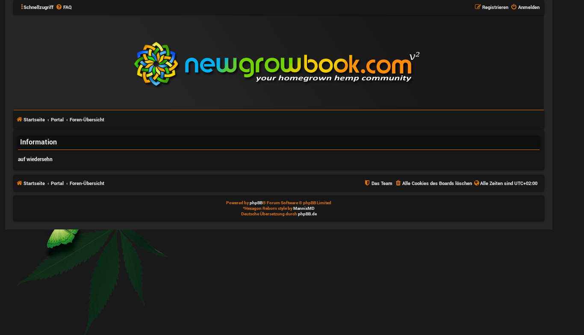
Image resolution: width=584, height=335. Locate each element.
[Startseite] (328, 61)
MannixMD (304, 208)
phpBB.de (307, 214)
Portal (57, 119)
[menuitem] (64, 7)
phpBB (256, 203)
